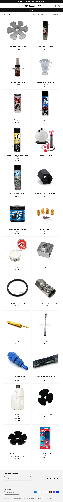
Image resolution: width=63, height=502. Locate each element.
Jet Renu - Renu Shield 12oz (17, 193)
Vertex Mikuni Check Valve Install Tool (17, 340)
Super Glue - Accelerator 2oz (17, 82)
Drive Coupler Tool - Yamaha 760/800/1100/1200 (17, 454)
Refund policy (17, 498)
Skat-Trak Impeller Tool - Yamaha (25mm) (45, 303)
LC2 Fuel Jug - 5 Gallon (17, 413)
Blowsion (10, 498)
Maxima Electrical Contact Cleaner (45, 119)
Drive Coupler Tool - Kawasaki (18, 46)
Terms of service (32, 498)
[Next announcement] (60, 1)
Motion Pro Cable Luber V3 (17, 376)
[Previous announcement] (3, 1)
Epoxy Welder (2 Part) (45, 454)
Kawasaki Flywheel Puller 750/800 (45, 376)
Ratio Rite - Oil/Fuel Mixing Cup (45, 82)
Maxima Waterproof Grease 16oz (17, 229)
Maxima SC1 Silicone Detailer (45, 46)
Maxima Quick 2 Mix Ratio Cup (18, 119)
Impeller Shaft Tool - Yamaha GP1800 (45, 193)
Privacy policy (24, 498)
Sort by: (35, 14)
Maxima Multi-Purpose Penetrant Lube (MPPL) (17, 156)
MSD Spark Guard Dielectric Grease (17, 266)
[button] (3, 5)
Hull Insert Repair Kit (45, 229)
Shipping (40, 498)
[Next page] (35, 466)
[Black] (19, 421)
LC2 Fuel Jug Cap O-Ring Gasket (17, 303)
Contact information (48, 498)
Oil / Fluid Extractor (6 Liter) (45, 155)
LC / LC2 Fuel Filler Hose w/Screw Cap (45, 340)
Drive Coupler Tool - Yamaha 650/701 (45, 413)
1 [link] (27, 466)
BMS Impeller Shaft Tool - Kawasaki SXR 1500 (45, 266)
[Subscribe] (29, 478)
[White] (16, 421)
